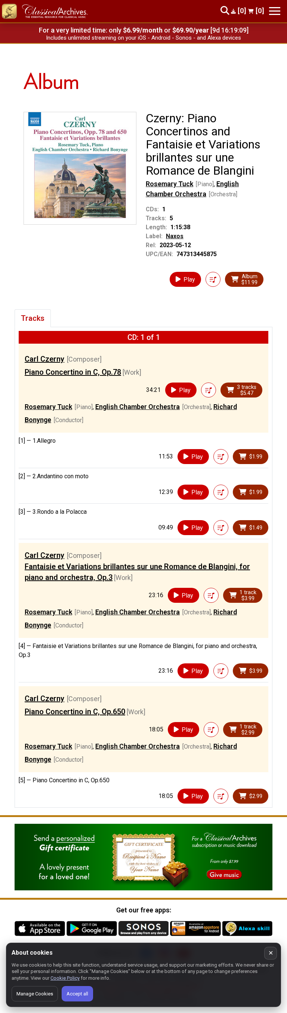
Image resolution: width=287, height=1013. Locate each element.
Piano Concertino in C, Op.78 (73, 372)
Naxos (174, 236)
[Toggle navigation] (274, 11)
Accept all (77, 994)
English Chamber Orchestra (137, 407)
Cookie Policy (65, 978)
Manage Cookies (34, 994)
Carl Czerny (44, 358)
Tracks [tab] (32, 318)
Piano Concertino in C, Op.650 (75, 711)
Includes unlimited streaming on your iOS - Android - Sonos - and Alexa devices (143, 37)
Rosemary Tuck (169, 184)
